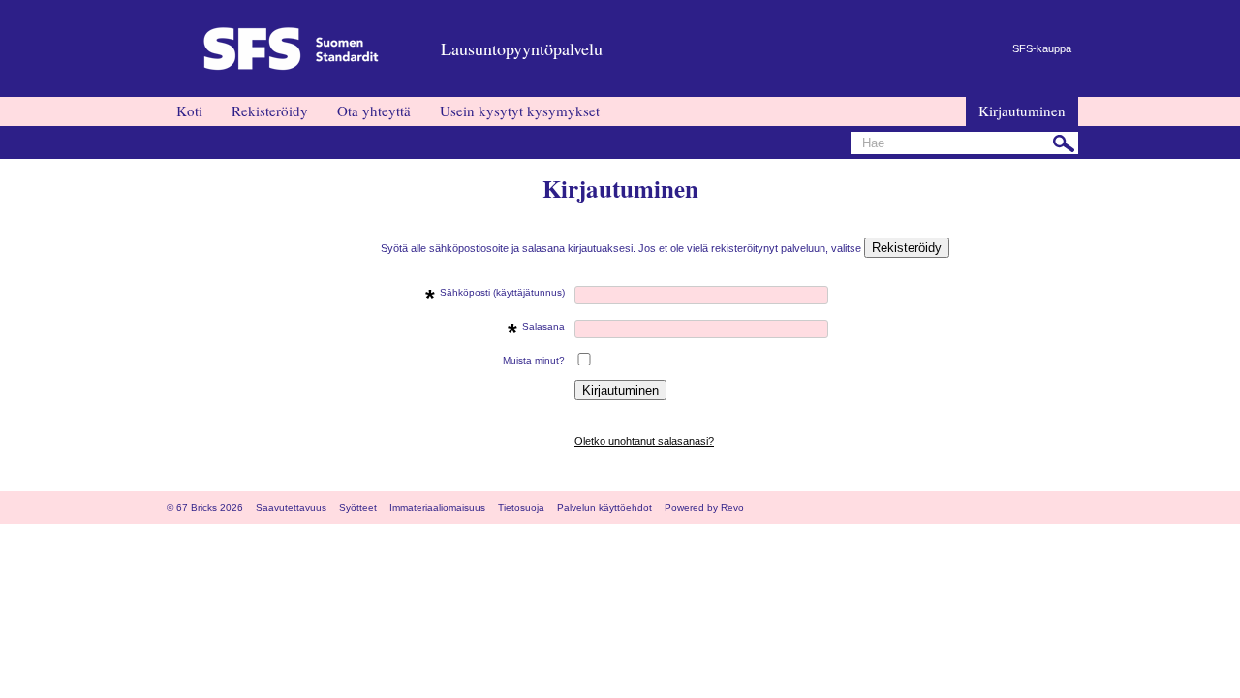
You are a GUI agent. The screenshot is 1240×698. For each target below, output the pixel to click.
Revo (732, 507)
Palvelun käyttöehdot (604, 507)
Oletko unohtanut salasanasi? (644, 441)
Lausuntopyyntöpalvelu (522, 48)
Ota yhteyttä (374, 110)
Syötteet (358, 507)
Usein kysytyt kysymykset (520, 110)
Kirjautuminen (1022, 110)
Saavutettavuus (291, 507)
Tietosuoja (521, 507)
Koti (189, 110)
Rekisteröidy (270, 110)
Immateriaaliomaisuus (437, 507)
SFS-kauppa (1041, 48)
